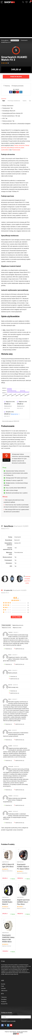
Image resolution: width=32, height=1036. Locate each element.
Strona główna (4, 40)
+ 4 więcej (12, 951)
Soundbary (4, 999)
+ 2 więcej (12, 878)
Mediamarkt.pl (14, 414)
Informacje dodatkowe (14, 100)
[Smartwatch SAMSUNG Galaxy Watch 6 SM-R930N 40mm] (8, 926)
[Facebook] (2, 1025)
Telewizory (4, 997)
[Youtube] (11, 1025)
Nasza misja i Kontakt (18, 1032)
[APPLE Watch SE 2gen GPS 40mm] (8, 855)
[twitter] (5, 1025)
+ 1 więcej (27, 878)
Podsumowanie (16, 150)
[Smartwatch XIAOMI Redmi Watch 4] (8, 890)
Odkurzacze (4, 990)
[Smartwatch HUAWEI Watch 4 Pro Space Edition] (23, 855)
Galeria (24, 100)
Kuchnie (3, 984)
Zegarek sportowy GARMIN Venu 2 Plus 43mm (23, 902)
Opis (3, 100)
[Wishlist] (26, 2)
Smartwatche (14, 40)
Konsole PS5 (4, 1003)
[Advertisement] (16, 21)
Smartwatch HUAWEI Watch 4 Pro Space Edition (23, 867)
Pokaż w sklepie (16, 76)
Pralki (2, 986)
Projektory (3, 1001)
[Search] (23, 2)
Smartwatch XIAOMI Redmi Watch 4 (7, 902)
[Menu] (2, 2)
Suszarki (3, 988)
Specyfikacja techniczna (13, 147)
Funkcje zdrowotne (19, 145)
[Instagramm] (8, 1025)
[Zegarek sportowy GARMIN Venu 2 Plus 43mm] (23, 890)
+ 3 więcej (12, 914)
